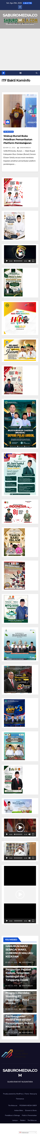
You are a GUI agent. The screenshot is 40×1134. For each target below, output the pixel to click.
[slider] (18, 260)
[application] (20, 254)
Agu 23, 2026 (12, 962)
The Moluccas (8, 131)
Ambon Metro (18, 1110)
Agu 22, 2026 (12, 986)
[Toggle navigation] (20, 73)
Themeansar (20, 1099)
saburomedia (25, 147)
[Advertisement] (20, 49)
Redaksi (22, 1120)
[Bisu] (29, 261)
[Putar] (7, 261)
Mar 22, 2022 (10, 147)
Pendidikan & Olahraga (12, 1115)
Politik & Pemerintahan (29, 1115)
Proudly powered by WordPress (13, 1094)
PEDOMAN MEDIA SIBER (28, 1105)
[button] (36, 73)
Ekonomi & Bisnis (31, 1110)
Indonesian (25, 1132)
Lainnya (14, 1120)
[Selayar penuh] (33, 261)
